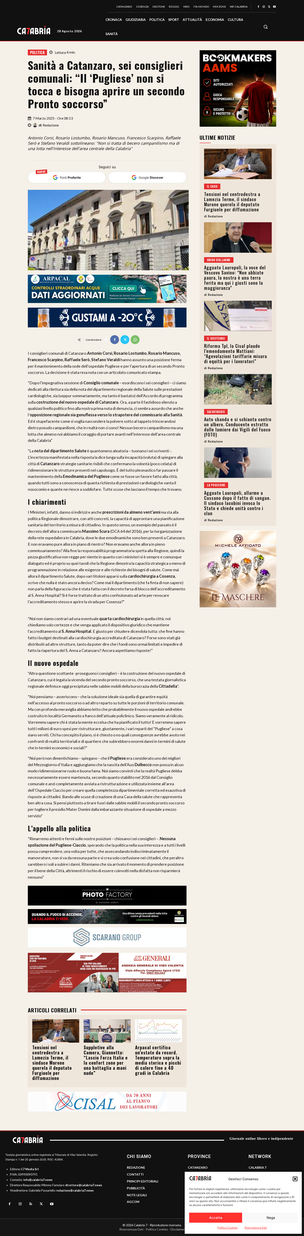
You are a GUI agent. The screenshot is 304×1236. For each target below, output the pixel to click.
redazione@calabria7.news (75, 1190)
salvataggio (216, 411)
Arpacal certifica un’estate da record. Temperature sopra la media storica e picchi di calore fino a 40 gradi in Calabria (158, 1060)
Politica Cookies (227, 1227)
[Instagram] (263, 7)
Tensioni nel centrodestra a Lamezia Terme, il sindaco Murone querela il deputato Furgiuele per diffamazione (52, 1062)
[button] (295, 1179)
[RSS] (30, 1204)
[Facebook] (258, 7)
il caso (212, 186)
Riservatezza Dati (256, 1227)
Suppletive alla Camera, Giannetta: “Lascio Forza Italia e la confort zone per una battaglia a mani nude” (106, 1060)
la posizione (216, 485)
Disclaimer (177, 1229)
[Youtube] (274, 7)
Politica (37, 52)
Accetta (215, 1218)
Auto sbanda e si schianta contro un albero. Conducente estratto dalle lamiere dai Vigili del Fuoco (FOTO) (238, 427)
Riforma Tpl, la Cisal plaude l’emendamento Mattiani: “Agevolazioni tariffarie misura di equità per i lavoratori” (235, 354)
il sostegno (216, 338)
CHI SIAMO (139, 1156)
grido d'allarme (219, 260)
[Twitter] (269, 7)
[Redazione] (36, 125)
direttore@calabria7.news (83, 1185)
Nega (271, 1218)
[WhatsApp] (135, 339)
